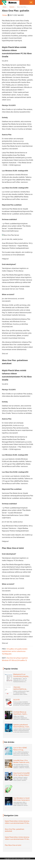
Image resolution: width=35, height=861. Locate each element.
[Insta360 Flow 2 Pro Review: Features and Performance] (8, 763)
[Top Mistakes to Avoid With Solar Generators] (8, 801)
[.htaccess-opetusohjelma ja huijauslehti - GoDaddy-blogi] (8, 690)
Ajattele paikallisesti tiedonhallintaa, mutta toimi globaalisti (21, 726)
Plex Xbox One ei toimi (13, 845)
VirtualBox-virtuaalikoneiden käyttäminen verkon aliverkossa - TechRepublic (14, 651)
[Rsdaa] (10, 2)
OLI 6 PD (16, 700)
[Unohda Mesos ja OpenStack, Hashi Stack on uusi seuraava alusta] (8, 715)
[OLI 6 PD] (8, 703)
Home (4, 7)
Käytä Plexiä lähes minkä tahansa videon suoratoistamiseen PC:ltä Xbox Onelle (17, 822)
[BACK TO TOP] (32, 858)
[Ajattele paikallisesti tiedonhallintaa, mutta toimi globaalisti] (8, 728)
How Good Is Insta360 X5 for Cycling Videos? (21, 774)
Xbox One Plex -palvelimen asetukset (14, 830)
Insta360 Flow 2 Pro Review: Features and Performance (21, 761)
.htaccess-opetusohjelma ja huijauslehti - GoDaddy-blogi (19, 688)
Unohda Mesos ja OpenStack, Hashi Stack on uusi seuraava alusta (19, 713)
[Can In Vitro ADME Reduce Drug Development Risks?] (8, 751)
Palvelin (11, 7)
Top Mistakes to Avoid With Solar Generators (21, 799)
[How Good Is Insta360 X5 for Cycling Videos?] (8, 776)
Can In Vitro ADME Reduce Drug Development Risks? (20, 749)
